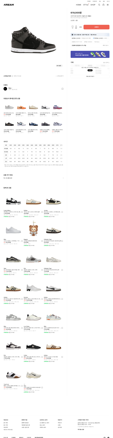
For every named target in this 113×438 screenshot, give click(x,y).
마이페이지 (95, 1)
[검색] (99, 5)
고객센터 (88, 1)
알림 (104, 1)
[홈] (9, 5)
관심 (100, 1)
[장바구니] (103, 5)
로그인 (108, 1)
